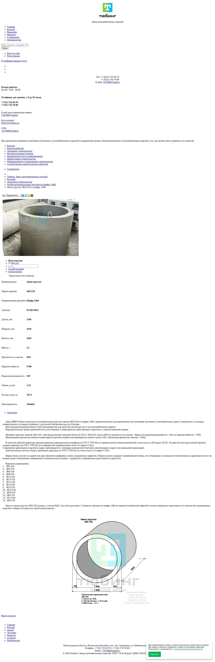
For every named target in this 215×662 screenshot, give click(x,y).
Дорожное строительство (19, 151)
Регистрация (13, 56)
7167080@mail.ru (111, 82)
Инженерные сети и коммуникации (25, 156)
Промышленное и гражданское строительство (30, 161)
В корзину (19, 269)
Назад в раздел (8, 615)
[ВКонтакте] (22, 195)
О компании (13, 37)
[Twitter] (25, 195)
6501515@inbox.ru (10, 123)
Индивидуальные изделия (20, 153)
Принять (155, 654)
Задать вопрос (15, 271)
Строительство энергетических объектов (27, 164)
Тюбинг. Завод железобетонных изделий (27, 176)
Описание (12, 412)
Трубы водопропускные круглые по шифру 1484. (31, 184)
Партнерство (13, 640)
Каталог (11, 29)
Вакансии (12, 32)
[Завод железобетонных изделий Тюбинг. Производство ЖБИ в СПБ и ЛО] (107, 17)
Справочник (13, 169)
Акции (10, 630)
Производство (14, 40)
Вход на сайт (13, 53)
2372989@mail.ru (10, 131)
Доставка (11, 632)
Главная (11, 27)
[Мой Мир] (31, 195)
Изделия (11, 179)
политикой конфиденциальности (188, 649)
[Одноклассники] (28, 195)
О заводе (11, 638)
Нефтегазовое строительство (21, 159)
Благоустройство (15, 148)
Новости (11, 34)
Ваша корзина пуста (17, 61)
